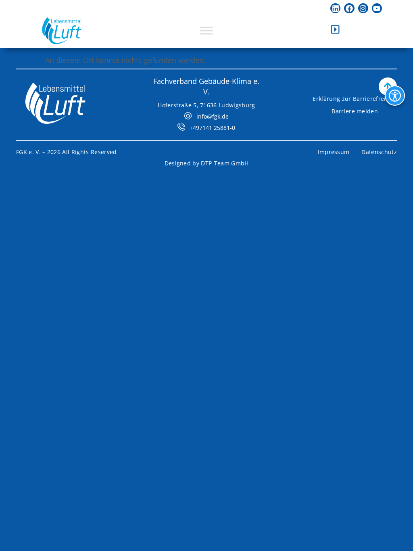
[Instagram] (363, 8)
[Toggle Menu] (206, 30)
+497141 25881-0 (212, 127)
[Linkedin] (335, 8)
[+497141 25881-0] (181, 127)
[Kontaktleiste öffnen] (335, 29)
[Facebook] (349, 8)
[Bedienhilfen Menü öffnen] (395, 96)
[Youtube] (377, 8)
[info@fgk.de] (188, 115)
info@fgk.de (212, 116)
